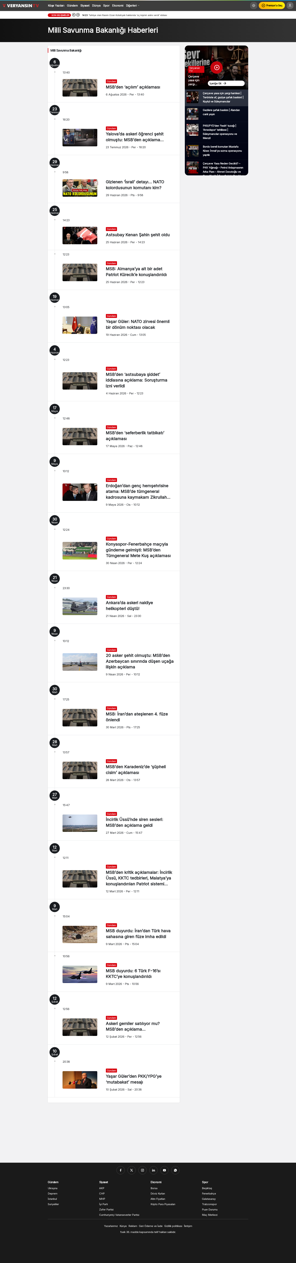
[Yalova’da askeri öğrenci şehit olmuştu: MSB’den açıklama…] (114, 128)
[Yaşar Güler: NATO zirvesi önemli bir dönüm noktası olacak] (114, 316)
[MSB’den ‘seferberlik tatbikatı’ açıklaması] (114, 427)
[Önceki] (74, 15)
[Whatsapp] (175, 1170)
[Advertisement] (148, 1133)
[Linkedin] (153, 1170)
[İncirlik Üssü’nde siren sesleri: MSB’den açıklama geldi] (114, 814)
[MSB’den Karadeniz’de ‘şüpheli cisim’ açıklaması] (114, 761)
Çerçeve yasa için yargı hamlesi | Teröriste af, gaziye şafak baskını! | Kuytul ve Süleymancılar (223, 97)
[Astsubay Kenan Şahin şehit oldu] (114, 226)
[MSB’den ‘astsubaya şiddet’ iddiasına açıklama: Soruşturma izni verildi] (114, 372)
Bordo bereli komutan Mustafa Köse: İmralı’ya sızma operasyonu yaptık (222, 150)
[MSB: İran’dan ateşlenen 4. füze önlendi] (114, 708)
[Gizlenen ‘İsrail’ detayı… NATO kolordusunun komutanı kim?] (114, 179)
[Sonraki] (78, 15)
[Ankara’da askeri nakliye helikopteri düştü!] (114, 597)
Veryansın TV (194, 69)
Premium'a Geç (274, 5)
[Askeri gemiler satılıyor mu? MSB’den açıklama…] (114, 1018)
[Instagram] (142, 1170)
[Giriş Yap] (290, 5)
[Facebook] (120, 1170)
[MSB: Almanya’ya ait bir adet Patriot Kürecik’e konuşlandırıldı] (114, 270)
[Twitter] (131, 1170)
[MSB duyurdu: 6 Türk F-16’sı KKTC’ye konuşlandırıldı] (114, 972)
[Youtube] (164, 1170)
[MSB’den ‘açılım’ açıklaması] (114, 78)
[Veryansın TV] (21, 5)
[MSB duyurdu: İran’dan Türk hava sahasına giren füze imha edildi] (114, 925)
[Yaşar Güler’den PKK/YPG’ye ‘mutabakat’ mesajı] (114, 1071)
